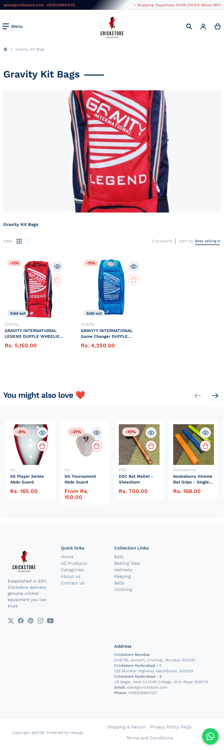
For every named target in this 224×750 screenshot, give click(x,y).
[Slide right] (215, 395)
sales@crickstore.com (23, 5)
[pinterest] (31, 621)
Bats (118, 556)
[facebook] (21, 621)
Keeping (122, 576)
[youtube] (50, 621)
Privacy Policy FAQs (170, 727)
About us (70, 576)
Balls (119, 582)
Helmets (123, 569)
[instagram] (40, 621)
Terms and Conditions (149, 737)
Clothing (123, 589)
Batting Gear (127, 563)
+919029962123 (60, 5)
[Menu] (12, 26)
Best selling (205, 241)
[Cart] (218, 26)
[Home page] (5, 49)
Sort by (186, 241)
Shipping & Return (126, 727)
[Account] (203, 26)
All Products (74, 563)
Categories (72, 569)
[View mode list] (29, 241)
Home (67, 556)
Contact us (72, 582)
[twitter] (11, 621)
